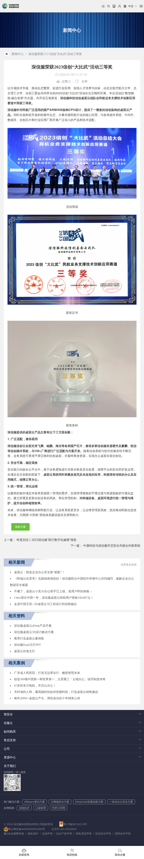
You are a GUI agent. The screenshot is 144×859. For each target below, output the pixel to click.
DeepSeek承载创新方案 (89, 801)
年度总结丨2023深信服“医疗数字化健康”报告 (46, 540)
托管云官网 (58, 808)
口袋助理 (40, 808)
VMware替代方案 (34, 801)
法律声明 (47, 833)
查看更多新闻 (128, 564)
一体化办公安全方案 (121, 801)
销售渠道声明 (84, 833)
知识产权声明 (64, 833)
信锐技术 (24, 808)
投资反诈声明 (103, 833)
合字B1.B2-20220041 (64, 829)
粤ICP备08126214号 (75, 824)
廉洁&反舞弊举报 (14, 833)
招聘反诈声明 (122, 833)
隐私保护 (33, 833)
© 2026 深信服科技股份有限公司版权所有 (28, 824)
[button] (130, 6)
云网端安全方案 (60, 801)
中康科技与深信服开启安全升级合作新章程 (111, 545)
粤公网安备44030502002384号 (26, 829)
